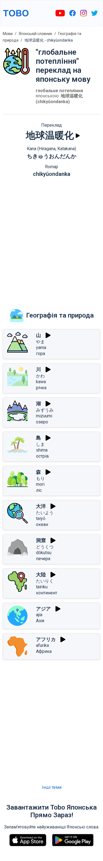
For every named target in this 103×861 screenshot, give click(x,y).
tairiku (42, 586)
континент (46, 592)
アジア (43, 609)
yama (41, 347)
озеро (42, 421)
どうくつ (45, 546)
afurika (42, 645)
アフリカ (46, 639)
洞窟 (41, 540)
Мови (8, 33)
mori (40, 484)
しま (40, 444)
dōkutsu (43, 552)
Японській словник (35, 33)
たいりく (45, 581)
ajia (39, 614)
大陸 (41, 574)
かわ (40, 376)
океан (42, 524)
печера (43, 558)
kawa (41, 381)
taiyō (40, 518)
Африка (44, 651)
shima (42, 450)
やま (40, 341)
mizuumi (44, 415)
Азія (40, 620)
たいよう (45, 512)
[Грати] (78, 135)
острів (42, 456)
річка (41, 387)
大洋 (41, 506)
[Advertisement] (51, 238)
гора (40, 353)
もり (40, 478)
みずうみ (45, 410)
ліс (39, 490)
